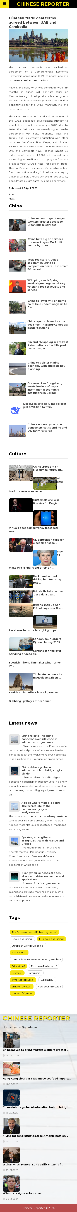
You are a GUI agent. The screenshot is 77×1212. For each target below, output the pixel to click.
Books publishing (22, 938)
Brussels (16, 972)
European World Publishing (27, 945)
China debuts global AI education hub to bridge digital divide (42, 770)
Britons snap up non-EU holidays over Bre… (48, 606)
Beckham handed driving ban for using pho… (47, 579)
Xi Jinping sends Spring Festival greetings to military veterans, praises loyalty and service (46, 285)
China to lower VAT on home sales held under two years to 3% (47, 304)
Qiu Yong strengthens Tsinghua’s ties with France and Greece (42, 840)
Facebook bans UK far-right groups (32, 630)
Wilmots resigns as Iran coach (23, 1193)
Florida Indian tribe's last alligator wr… (34, 692)
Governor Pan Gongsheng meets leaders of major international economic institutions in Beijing (44, 388)
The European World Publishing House (34, 932)
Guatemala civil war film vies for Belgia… (46, 501)
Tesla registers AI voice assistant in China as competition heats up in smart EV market (47, 264)
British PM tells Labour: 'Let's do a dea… (48, 593)
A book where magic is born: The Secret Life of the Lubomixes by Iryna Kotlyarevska (40, 807)
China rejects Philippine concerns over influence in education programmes (39, 739)
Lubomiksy (46, 979)
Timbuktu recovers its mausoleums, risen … (47, 676)
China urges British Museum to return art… (48, 468)
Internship (34, 972)
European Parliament (43, 966)
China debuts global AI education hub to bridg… (35, 1107)
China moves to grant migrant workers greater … (36, 1050)
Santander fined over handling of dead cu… (35, 652)
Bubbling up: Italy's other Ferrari (30, 701)
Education (18, 966)
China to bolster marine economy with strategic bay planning (46, 366)
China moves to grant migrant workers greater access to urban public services (48, 222)
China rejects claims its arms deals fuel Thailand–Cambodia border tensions (47, 325)
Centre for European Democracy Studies (35, 959)
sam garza (33, 180)
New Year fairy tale (48, 986)
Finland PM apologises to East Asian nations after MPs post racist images (48, 345)
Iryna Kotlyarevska (22, 979)
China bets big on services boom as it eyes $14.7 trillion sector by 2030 (46, 242)
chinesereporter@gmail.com (20, 1027)
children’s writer (21, 986)
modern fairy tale (22, 993)
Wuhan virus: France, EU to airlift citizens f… (33, 1164)
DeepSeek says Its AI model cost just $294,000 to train (44, 405)
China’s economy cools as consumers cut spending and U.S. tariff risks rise (47, 427)
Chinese (43, 4)
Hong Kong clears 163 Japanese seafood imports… (37, 1078)
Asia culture (18, 952)
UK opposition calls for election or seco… (48, 541)
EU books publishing (51, 938)
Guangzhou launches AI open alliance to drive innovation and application (42, 876)
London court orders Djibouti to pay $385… (47, 640)
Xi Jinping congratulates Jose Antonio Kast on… (35, 1136)
